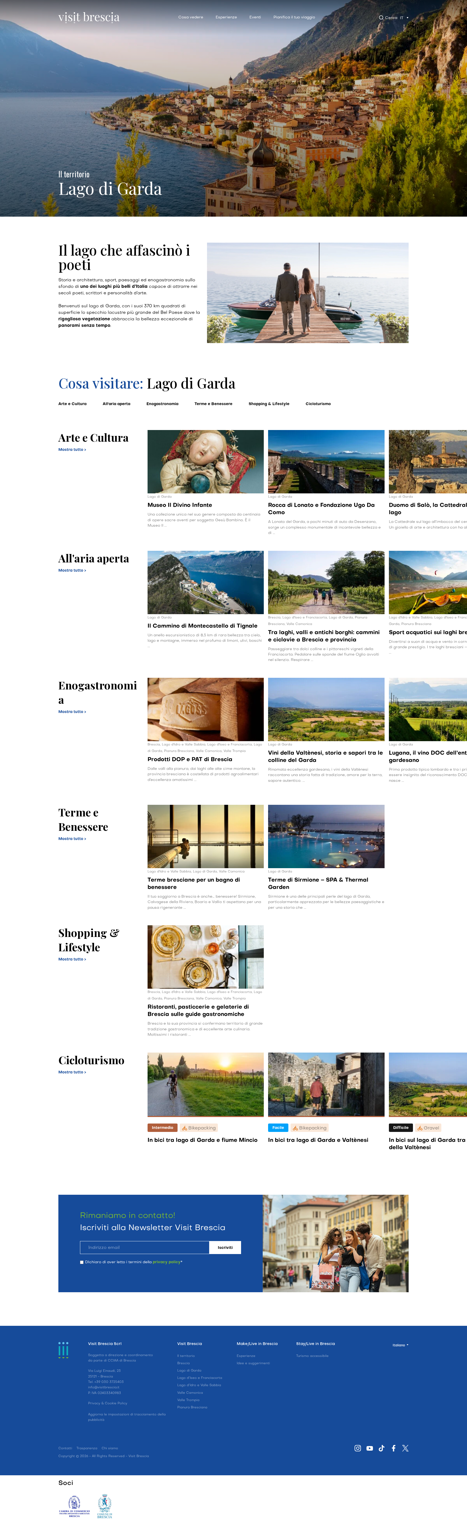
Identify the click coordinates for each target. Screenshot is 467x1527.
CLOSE (361, 1405)
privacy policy (197, 1491)
